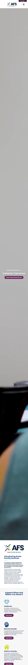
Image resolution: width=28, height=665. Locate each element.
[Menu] (23, 4)
